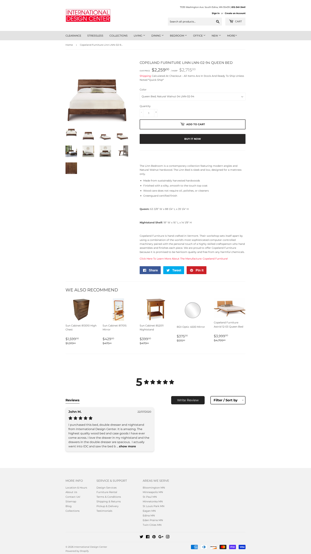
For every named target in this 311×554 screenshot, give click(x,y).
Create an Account (235, 13)
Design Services (106, 487)
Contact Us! (73, 496)
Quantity (145, 106)
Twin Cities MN (152, 524)
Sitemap (71, 501)
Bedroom (177, 35)
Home (69, 44)
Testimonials (104, 510)
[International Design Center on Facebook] (148, 537)
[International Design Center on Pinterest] (154, 537)
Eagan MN (149, 510)
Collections (118, 35)
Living (138, 35)
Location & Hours (76, 487)
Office (198, 35)
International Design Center (90, 546)
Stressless (95, 35)
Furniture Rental (106, 492)
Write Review (188, 400)
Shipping (145, 76)
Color (143, 89)
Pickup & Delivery (107, 506)
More (231, 35)
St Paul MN (150, 496)
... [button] (126, 446)
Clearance (73, 35)
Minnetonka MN (153, 501)
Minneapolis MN (153, 492)
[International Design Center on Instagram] (168, 537)
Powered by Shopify (77, 551)
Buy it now (192, 138)
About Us (71, 492)
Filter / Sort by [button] (226, 400)
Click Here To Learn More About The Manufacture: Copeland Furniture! (184, 258)
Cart (238, 21)
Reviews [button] (73, 400)
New (215, 35)
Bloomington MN (154, 487)
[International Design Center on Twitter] (141, 537)
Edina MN (149, 515)
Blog (69, 506)
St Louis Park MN (153, 506)
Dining (156, 35)
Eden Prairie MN (153, 520)
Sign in (216, 13)
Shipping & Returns (108, 501)
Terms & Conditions (108, 496)
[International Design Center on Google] (160, 537)
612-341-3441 (238, 7)
